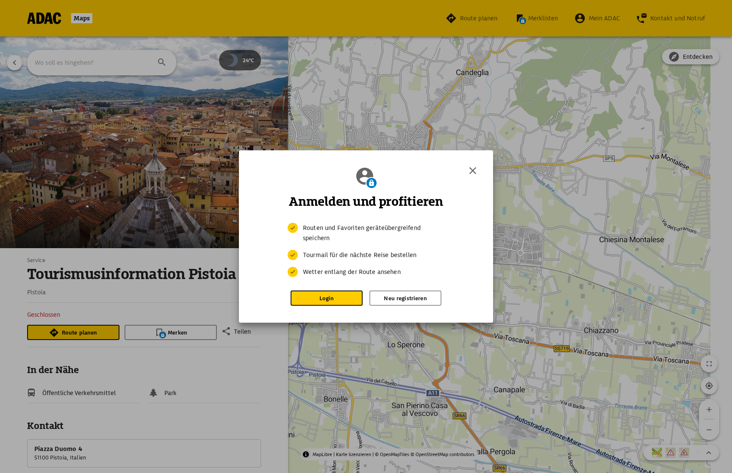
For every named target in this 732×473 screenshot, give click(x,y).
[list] (366, 250)
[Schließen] (473, 170)
